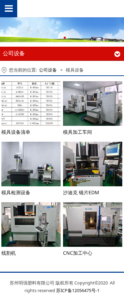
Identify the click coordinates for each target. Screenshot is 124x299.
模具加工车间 (77, 132)
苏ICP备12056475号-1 (78, 290)
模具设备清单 (15, 132)
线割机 (8, 253)
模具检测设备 (15, 192)
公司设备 (48, 70)
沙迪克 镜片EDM (81, 192)
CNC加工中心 (77, 253)
